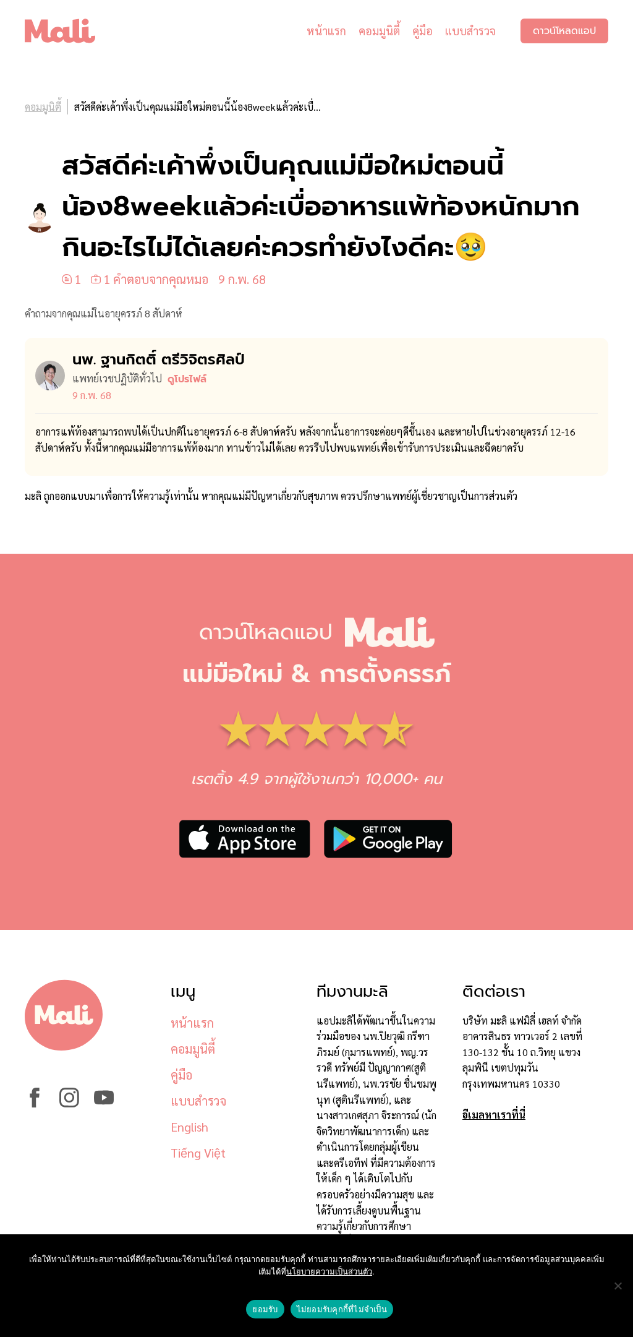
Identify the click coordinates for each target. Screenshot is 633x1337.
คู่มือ (422, 31)
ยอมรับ (265, 1309)
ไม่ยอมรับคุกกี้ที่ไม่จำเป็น (342, 1309)
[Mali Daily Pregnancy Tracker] (69, 31)
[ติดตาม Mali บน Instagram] (69, 1103)
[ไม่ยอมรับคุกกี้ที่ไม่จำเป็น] (617, 1285)
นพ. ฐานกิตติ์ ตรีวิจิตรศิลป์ (158, 359)
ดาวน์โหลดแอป (564, 31)
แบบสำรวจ (470, 31)
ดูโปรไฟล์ (187, 379)
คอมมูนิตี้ (379, 31)
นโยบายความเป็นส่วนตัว (329, 1271)
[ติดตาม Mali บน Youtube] (104, 1103)
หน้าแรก (326, 31)
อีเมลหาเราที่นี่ (493, 1114)
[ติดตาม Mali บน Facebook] (35, 1103)
